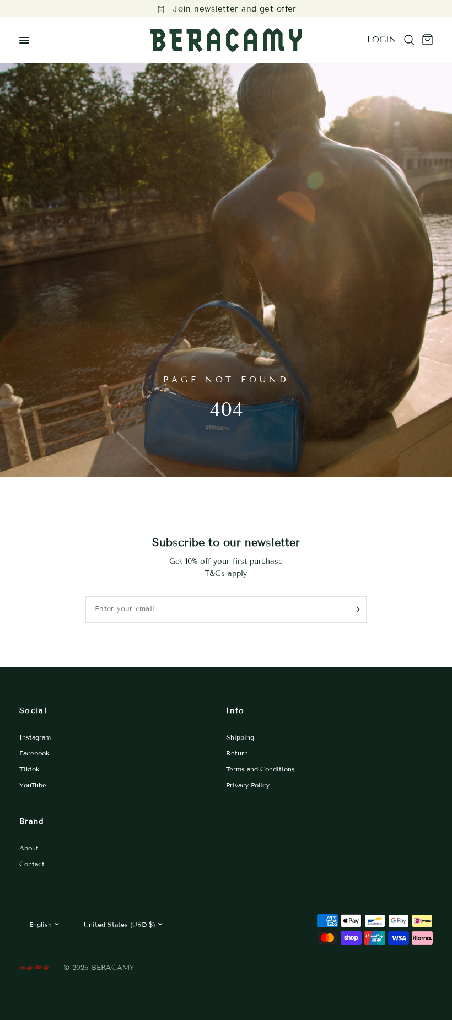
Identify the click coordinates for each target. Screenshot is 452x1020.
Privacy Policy (248, 785)
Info (235, 710)
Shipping (240, 737)
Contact (32, 864)
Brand (31, 821)
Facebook (34, 753)
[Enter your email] (356, 609)
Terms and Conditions (260, 769)
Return (237, 753)
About (29, 848)
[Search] (409, 40)
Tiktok (29, 769)
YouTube (32, 785)
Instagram (35, 737)
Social (33, 710)
